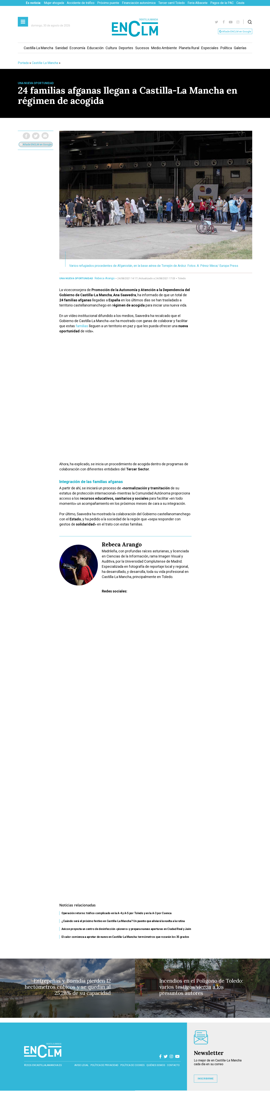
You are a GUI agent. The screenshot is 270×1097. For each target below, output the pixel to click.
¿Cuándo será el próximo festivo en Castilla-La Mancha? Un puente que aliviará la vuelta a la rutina (123, 921)
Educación (95, 48)
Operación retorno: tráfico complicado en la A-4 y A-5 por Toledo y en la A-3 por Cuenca (116, 913)
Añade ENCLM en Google (236, 31)
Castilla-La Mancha (38, 48)
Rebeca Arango (105, 278)
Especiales (209, 48)
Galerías (240, 48)
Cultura (111, 48)
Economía (77, 48)
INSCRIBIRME (205, 1078)
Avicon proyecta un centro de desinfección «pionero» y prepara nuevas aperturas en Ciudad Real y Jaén (126, 929)
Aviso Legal (81, 1065)
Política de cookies (132, 1065)
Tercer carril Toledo (171, 3)
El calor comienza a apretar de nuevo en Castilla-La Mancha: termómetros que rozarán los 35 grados (125, 936)
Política (226, 48)
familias (82, 326)
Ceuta (240, 3)
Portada (23, 63)
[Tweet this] (36, 136)
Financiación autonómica (139, 3)
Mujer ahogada (54, 3)
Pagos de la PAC (222, 3)
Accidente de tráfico (80, 3)
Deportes (126, 48)
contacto (173, 1065)
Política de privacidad (104, 1065)
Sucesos (142, 48)
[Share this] (26, 136)
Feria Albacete (198, 3)
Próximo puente (108, 3)
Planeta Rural (189, 48)
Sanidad (61, 48)
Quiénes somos (155, 1065)
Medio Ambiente (164, 48)
